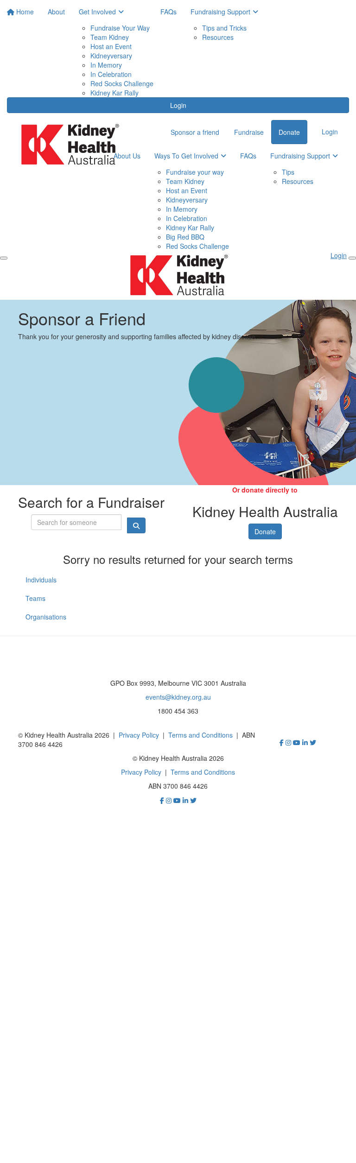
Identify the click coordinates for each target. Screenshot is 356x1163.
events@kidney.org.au (178, 697)
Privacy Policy (139, 735)
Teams (35, 598)
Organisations (45, 616)
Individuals (41, 579)
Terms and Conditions (200, 735)
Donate (265, 531)
